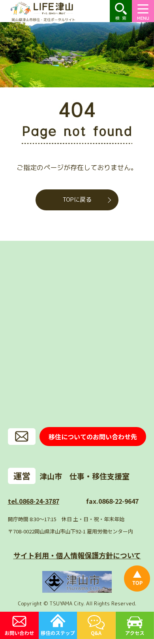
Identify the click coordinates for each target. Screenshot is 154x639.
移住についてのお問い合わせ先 (93, 436)
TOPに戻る (77, 199)
